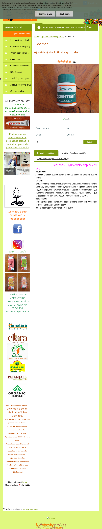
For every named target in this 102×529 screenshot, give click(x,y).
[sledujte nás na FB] (17, 225)
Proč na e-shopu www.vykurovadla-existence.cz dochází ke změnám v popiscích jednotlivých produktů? (17, 141)
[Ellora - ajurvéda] (17, 338)
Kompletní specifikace (46, 153)
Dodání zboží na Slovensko (75, 27)
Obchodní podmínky (56, 27)
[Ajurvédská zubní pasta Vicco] (17, 118)
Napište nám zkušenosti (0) (74, 153)
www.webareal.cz (31, 509)
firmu (24, 482)
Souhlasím (64, 14)
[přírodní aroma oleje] (17, 251)
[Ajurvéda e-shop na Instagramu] (17, 244)
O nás (45, 27)
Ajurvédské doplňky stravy (52, 36)
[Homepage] (39, 27)
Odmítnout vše (45, 14)
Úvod (36, 36)
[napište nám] (17, 196)
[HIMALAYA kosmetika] (17, 326)
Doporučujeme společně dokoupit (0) (53, 159)
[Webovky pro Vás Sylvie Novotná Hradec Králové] (51, 526)
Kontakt (41, 34)
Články (89, 27)
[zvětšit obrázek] (17, 163)
